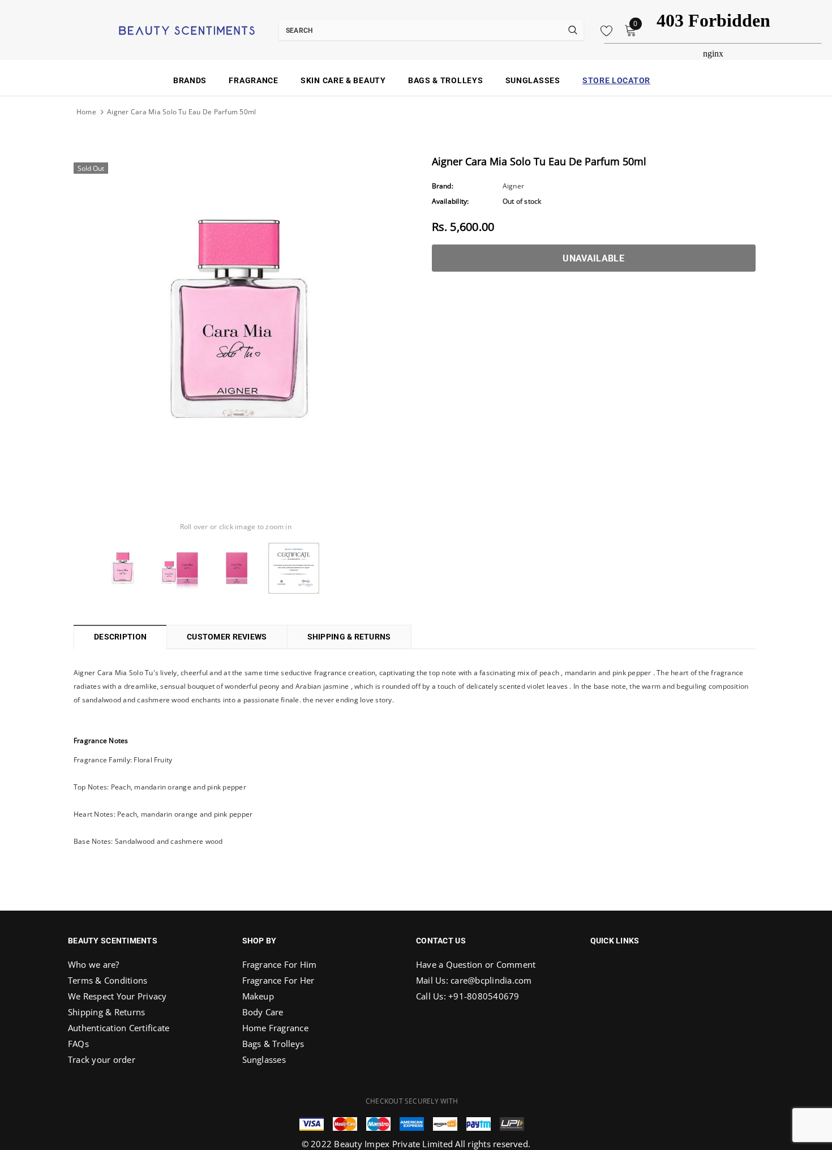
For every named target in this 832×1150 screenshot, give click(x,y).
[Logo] (173, 29)
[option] (236, 319)
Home (86, 112)
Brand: (442, 186)
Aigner (513, 186)
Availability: (450, 201)
